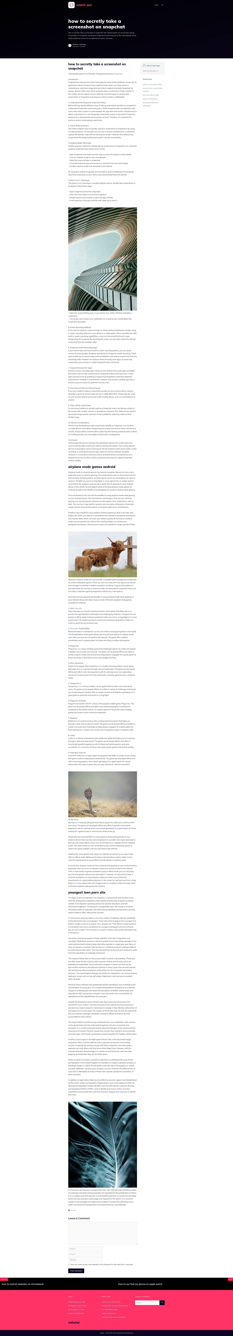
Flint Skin (109, 1333)
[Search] (162, 1302)
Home (156, 5)
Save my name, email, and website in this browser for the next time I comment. (101, 1264)
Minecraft (74, 628)
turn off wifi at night (151, 95)
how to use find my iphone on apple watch (140, 1284)
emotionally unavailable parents (115, 1306)
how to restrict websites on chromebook (23, 1284)
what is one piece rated (152, 84)
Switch (77, 180)
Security (73, 1210)
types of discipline (150, 99)
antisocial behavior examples (113, 1317)
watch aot (84, 5)
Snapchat (118, 74)
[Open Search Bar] (162, 5)
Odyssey (78, 608)
